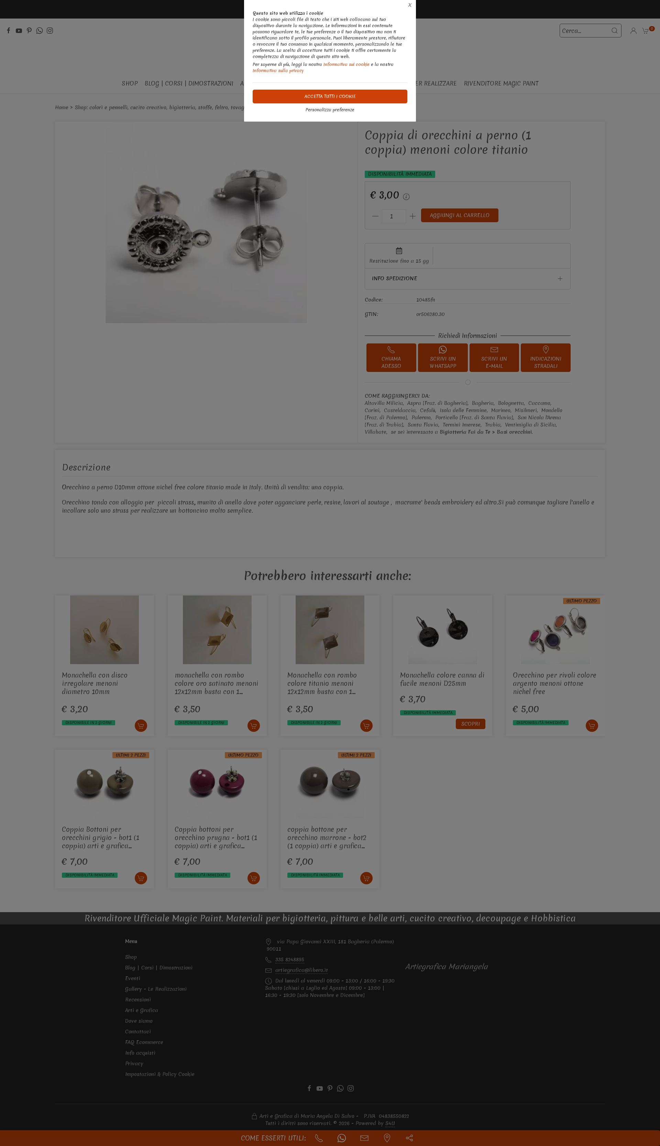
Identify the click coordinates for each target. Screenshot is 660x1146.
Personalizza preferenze (330, 110)
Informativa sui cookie (346, 64)
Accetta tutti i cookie (330, 96)
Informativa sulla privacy (278, 70)
